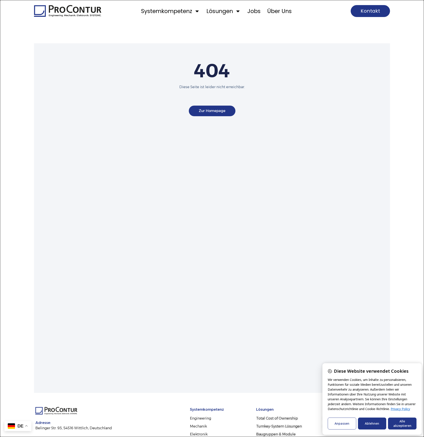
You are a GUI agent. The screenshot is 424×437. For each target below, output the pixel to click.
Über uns (279, 11)
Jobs (254, 11)
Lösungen (219, 11)
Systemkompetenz (166, 11)
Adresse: (43, 423)
